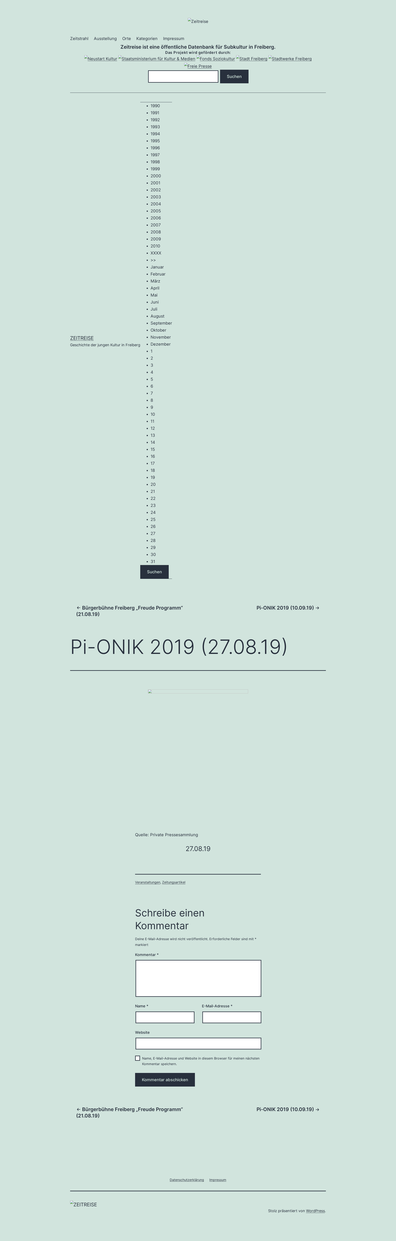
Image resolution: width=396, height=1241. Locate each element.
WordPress (315, 1211)
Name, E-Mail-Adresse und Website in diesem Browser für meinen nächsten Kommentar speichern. (200, 1061)
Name (141, 1006)
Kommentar (147, 955)
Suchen (154, 571)
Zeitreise (82, 338)
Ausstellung (105, 38)
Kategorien (147, 38)
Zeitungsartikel (173, 882)
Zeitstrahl (79, 38)
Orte (126, 38)
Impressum (173, 38)
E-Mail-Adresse (217, 1006)
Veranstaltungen (147, 882)
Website (142, 1032)
